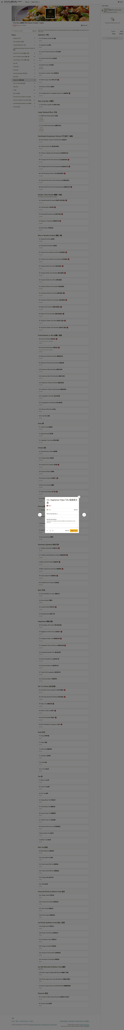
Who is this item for (52, 513)
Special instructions (52, 519)
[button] (40, 516)
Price (50, 509)
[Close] (79, 497)
